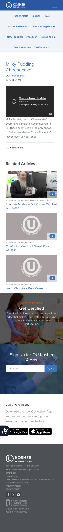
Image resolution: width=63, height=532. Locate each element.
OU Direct (11, 473)
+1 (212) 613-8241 (31, 466)
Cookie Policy (13, 489)
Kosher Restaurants (19, 26)
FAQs (47, 15)
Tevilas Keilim (48, 36)
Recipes (36, 15)
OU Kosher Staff (15, 75)
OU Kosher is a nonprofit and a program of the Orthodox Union (30, 481)
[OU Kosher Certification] (16, 5)
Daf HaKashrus (22, 47)
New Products (15, 36)
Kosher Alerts (20, 15)
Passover (31, 36)
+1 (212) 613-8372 (31, 469)
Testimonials (41, 47)
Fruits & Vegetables (44, 26)
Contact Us (12, 476)
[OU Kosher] (31, 459)
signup (50, 368)
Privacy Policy (13, 486)
